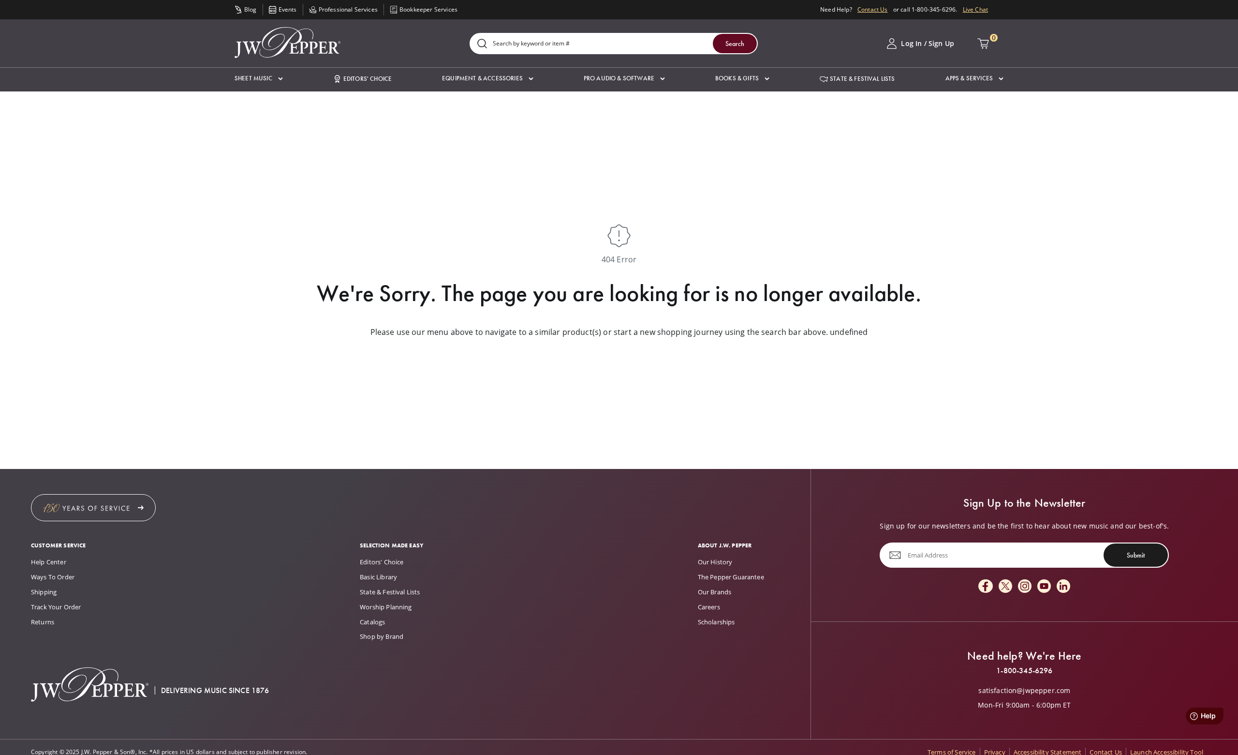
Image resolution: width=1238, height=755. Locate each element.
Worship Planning (386, 607)
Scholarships (716, 622)
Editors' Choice (381, 562)
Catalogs (372, 622)
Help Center (48, 562)
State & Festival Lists (390, 592)
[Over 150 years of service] (93, 507)
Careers (709, 607)
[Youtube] (1044, 586)
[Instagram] (1025, 586)
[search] (482, 44)
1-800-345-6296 (1024, 670)
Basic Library (378, 577)
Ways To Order (52, 577)
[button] (259, 78)
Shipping (44, 592)
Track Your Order (56, 607)
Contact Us (872, 9)
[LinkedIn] (1063, 586)
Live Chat (975, 9)
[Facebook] (985, 586)
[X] (1005, 586)
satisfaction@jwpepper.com (1024, 691)
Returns (42, 622)
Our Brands (715, 592)
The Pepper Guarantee (731, 577)
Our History (715, 562)
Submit (1136, 555)
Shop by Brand (381, 636)
